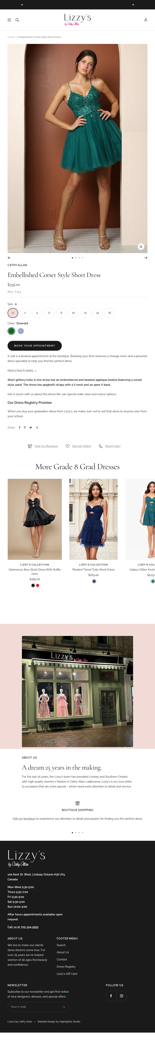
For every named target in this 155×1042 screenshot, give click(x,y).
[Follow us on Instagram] (121, 996)
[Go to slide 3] (79, 257)
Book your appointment (34, 345)
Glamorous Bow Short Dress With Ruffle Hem (35, 572)
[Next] (145, 257)
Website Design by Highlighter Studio (58, 1021)
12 (85, 312)
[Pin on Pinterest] (25, 427)
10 (73, 312)
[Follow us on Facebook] (111, 996)
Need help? (113, 446)
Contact (62, 959)
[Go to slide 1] (72, 257)
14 (97, 312)
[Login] (145, 19)
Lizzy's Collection (34, 564)
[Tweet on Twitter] (30, 427)
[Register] (63, 1007)
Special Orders (81, 446)
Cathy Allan (17, 265)
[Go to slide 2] (75, 257)
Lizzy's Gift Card (67, 973)
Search (61, 945)
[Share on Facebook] (19, 427)
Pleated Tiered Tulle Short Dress (93, 569)
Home (11, 37)
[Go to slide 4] (82, 257)
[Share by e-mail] (37, 427)
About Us (63, 952)
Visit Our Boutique (46, 446)
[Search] (17, 20)
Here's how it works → (22, 370)
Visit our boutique (23, 818)
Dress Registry (66, 966)
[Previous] (9, 257)
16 (109, 312)
